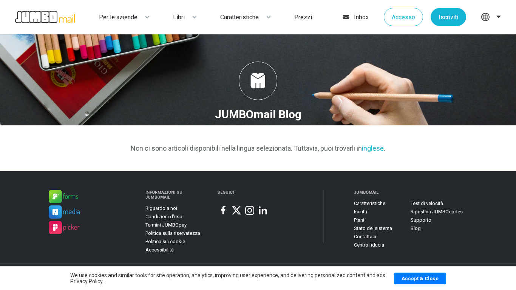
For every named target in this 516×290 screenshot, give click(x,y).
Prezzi (303, 17)
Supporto (421, 220)
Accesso (403, 17)
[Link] (63, 197)
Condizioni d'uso (163, 216)
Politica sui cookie (165, 241)
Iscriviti (448, 17)
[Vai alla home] (37, 17)
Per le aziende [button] (118, 17)
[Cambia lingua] (491, 17)
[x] (236, 210)
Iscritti (360, 211)
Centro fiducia (369, 245)
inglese (373, 148)
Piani (359, 220)
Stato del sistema (373, 228)
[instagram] (250, 210)
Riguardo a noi (161, 208)
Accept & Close (420, 278)
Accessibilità (159, 250)
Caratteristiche (239, 17)
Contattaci (365, 236)
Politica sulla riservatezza (172, 233)
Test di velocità (427, 203)
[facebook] (223, 210)
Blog (416, 228)
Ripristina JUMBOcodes (437, 211)
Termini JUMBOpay (166, 225)
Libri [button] (179, 17)
